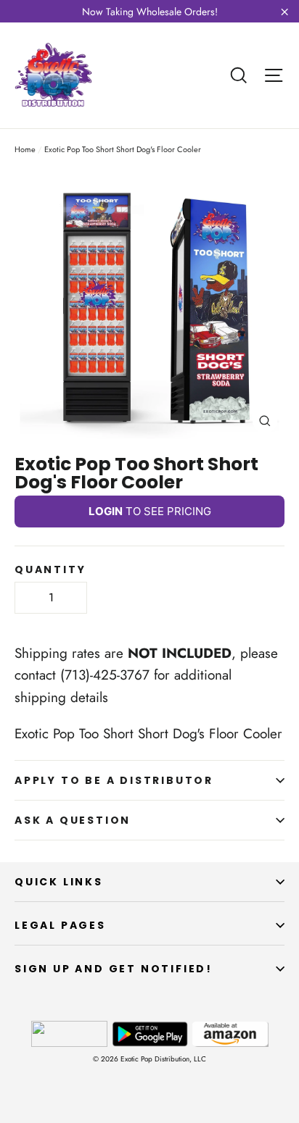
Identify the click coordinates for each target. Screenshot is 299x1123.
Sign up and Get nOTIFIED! (114, 968)
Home (25, 149)
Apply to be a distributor (114, 780)
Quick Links (59, 881)
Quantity (50, 569)
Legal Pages (60, 925)
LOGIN (106, 511)
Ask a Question (73, 820)
